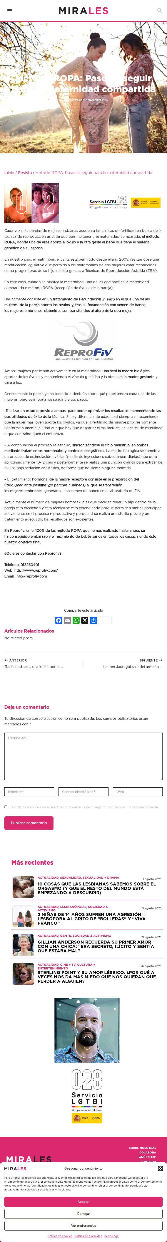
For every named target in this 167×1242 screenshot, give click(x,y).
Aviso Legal (111, 1236)
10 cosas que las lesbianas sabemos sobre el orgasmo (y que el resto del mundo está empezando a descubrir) (97, 888)
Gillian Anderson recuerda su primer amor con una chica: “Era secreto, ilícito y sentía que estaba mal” (96, 946)
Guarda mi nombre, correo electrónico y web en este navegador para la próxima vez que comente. (84, 807)
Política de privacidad (88, 1236)
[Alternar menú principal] (9, 10)
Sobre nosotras (142, 1148)
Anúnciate (147, 1157)
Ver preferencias (83, 1226)
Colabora (147, 1152)
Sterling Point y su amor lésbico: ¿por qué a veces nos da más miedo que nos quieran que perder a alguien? (97, 977)
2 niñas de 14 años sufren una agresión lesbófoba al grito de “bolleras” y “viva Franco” (92, 919)
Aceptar (84, 1202)
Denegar (83, 1214)
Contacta (148, 1161)
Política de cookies (60, 1236)
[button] (160, 1168)
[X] (84, 621)
